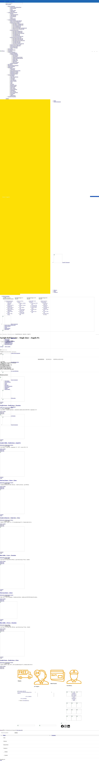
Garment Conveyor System (17, 57)
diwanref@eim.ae (2, 1)
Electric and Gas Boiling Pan (15, 21)
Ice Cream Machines (11, 49)
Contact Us (40, 696)
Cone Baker (12, 78)
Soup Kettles (12, 93)
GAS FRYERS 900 (16, 35)
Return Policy (40, 695)
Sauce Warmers (13, 91)
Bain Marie (12, 75)
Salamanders (12, 90)
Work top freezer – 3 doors (6, 592)
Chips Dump (12, 77)
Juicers (11, 17)
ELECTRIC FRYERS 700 (17, 31)
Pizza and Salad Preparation (15, 70)
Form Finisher (15, 56)
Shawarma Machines (14, 92)
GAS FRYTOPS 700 (16, 41)
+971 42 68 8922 (12, 1)
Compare (1, 439)
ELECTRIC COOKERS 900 (18, 24)
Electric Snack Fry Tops (46, 314)
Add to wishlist (3, 448)
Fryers (11, 82)
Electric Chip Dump (14, 47)
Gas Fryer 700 (34, 305)
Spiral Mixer (12, 11)
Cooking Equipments (12, 19)
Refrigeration (10, 67)
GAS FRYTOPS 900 (16, 42)
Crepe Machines (13, 80)
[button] (2, 449)
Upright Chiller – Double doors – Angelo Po (10, 442)
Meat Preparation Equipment (13, 65)
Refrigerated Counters (14, 72)
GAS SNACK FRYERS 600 (18, 36)
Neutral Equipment (11, 66)
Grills (11, 83)
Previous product (96, 334)
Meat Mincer (10, 64)
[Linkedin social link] (97, 1)
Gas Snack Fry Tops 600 (46, 308)
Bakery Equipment (11, 6)
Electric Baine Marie (14, 46)
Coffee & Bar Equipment (12, 12)
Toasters (11, 94)
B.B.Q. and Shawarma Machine (16, 20)
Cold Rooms (12, 69)
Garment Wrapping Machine (18, 58)
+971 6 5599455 (7, 1)
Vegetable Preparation (12, 96)
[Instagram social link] (96, 1)
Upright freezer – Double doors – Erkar (9, 660)
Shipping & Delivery (58, 359)
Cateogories (54, 692)
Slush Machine (13, 18)
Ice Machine (10, 50)
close (1, 760)
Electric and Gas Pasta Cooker (15, 44)
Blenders (11, 13)
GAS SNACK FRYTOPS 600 (18, 43)
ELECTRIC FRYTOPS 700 (18, 38)
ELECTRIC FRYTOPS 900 (18, 39)
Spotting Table (15, 60)
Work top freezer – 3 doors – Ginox (8, 480)
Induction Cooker (13, 85)
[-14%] (12, 551)
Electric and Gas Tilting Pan (15, 45)
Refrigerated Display (14, 73)
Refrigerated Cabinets (14, 71)
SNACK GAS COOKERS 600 (18, 29)
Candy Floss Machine (14, 76)
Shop (39, 693)
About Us (40, 694)
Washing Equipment (14, 63)
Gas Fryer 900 (34, 306)
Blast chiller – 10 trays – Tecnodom (8, 622)
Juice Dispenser (13, 16)
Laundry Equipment (11, 51)
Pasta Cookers (12, 88)
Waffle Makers (13, 95)
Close (1, 440)
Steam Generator (16, 62)
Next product (98, 334)
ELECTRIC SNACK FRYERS (18, 33)
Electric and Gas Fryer (14, 30)
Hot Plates (12, 84)
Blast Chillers (12, 68)
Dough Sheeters (13, 8)
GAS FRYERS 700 (16, 34)
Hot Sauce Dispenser (8, 386)
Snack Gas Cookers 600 (21, 312)
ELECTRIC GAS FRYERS (32, 302)
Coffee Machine (13, 15)
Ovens (11, 9)
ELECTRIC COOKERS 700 (18, 23)
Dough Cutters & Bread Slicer (15, 7)
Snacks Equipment (11, 74)
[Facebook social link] (95, 1)
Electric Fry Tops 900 (45, 306)
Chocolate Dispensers (14, 14)
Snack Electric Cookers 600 (22, 310)
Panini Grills (12, 87)
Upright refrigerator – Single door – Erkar (10, 517)
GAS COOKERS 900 (17, 27)
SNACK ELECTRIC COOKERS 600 (20, 28)
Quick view (2, 451)
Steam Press (15, 61)
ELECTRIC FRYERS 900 (17, 32)
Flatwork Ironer (15, 55)
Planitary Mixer (13, 10)
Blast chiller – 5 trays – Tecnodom (8, 555)
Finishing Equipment (14, 54)
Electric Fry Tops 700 (45, 304)
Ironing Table (15, 59)
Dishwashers (10, 48)
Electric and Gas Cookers (14, 22)
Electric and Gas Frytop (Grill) (15, 37)
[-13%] (12, 438)
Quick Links (38, 692)
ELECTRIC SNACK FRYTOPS (19, 40)
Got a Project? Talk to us (94, 196)
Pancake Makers (13, 86)
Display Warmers (13, 81)
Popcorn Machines (13, 89)
